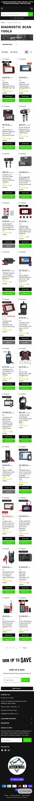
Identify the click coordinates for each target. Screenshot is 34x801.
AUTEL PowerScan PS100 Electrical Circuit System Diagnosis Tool (8, 624)
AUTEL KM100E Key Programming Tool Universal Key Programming (25, 624)
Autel (3, 137)
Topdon (21, 89)
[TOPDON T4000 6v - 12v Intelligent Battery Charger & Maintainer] (8, 261)
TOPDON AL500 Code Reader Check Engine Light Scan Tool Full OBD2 (25, 326)
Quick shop (8, 96)
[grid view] (26, 52)
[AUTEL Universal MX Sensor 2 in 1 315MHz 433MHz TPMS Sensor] (25, 115)
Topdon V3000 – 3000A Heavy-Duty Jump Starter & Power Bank (8, 472)
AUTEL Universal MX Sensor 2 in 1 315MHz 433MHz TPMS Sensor (24, 130)
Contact (6, 795)
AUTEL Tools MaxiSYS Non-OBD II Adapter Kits (25, 373)
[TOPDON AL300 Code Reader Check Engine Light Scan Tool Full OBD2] (25, 403)
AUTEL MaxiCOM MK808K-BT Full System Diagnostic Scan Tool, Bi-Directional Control (25, 180)
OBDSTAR (21, 581)
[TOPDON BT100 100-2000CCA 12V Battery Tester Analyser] (8, 357)
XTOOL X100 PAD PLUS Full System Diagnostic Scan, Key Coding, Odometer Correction (24, 525)
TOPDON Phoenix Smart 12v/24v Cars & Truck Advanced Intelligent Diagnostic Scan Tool (25, 474)
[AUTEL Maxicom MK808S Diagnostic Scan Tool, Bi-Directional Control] (8, 115)
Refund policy (26, 795)
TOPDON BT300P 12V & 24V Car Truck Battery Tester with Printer (8, 574)
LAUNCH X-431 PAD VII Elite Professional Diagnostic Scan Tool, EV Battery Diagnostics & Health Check (7, 423)
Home (3, 22)
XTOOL (21, 532)
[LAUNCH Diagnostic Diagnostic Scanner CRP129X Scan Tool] (8, 68)
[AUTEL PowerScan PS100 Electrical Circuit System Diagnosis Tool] (8, 606)
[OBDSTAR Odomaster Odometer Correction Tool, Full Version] (25, 557)
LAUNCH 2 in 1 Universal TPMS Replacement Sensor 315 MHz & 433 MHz (8, 178)
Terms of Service (15, 795)
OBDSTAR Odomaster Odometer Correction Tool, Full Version (24, 575)
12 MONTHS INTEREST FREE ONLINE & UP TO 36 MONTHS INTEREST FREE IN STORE (17, 2)
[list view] (31, 52)
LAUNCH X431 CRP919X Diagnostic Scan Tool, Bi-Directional (8, 323)
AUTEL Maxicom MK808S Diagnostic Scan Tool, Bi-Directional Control (8, 132)
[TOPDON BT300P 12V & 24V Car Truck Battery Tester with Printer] (8, 557)
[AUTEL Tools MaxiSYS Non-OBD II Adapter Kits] (25, 357)
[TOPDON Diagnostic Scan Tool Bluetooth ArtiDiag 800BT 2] (25, 68)
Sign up (25, 680)
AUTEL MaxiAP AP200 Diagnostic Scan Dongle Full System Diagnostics (8, 226)
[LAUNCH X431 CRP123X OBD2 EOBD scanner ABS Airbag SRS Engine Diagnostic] (25, 212)
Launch (4, 89)
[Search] (30, 14)
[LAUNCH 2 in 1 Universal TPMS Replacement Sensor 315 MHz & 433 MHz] (8, 162)
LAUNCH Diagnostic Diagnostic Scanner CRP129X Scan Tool (8, 85)
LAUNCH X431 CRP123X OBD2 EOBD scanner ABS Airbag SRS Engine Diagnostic (25, 229)
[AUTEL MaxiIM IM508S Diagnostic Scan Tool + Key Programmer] (25, 261)
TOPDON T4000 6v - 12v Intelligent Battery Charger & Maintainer (8, 275)
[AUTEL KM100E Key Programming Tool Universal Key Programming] (25, 606)
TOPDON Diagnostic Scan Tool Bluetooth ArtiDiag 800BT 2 (24, 85)
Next (24, 648)
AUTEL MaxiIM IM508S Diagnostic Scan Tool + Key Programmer (25, 278)
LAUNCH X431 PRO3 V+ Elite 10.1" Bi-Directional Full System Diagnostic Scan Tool (8, 524)
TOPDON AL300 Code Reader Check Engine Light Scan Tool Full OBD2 (25, 418)
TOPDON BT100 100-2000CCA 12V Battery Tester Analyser (8, 372)
